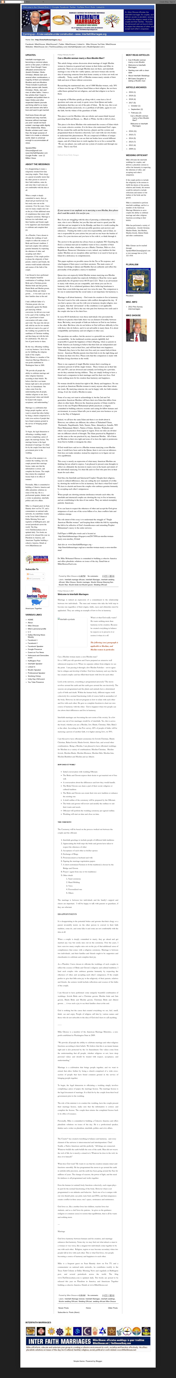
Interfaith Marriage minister (75, 1299)
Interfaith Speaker (35, 664)
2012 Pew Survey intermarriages (135, 308)
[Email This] (103, 576)
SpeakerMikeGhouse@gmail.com (138, 251)
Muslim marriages (83, 582)
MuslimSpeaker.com (95, 47)
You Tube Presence (36, 682)
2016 (131, 131)
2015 (131, 135)
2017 (131, 103)
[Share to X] (108, 576)
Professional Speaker (36, 673)
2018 (131, 99)
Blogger (99, 1361)
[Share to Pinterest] (113, 576)
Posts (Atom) (74, 1312)
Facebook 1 (32, 640)
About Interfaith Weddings (138, 76)
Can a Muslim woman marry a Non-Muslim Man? (81, 58)
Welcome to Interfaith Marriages (73, 594)
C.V (29, 632)
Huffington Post (34, 661)
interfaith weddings (108, 1299)
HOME (30, 620)
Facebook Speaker (35, 646)
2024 (131, 92)
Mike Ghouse (91, 44)
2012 (131, 145)
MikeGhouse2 (51, 44)
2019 (131, 96)
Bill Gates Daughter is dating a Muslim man (137, 80)
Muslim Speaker (34, 670)
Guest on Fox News (36, 652)
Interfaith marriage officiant (75, 580)
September (136, 109)
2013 (131, 142)
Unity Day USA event (36, 679)
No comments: (93, 576)
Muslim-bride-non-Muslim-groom (81, 585)
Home (28, 40)
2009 (131, 149)
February (135, 113)
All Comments (34, 579)
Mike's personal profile (37, 629)
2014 (131, 138)
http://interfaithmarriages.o (47, 40)
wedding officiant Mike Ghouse (104, 1301)
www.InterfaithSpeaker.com (37, 153)
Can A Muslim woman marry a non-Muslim (137, 61)
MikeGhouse (40, 44)
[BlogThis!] (106, 576)
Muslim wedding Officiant (68, 1301)
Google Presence (35, 649)
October (134, 106)
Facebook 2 (32, 643)
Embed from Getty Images (68, 155)
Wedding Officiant (100, 585)
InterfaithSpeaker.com (77, 47)
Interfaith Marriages (93, 580)
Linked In (31, 667)
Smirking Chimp (34, 676)
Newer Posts (63, 1308)
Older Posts (113, 1308)
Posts (31, 574)
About (30, 623)
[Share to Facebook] (111, 576)
